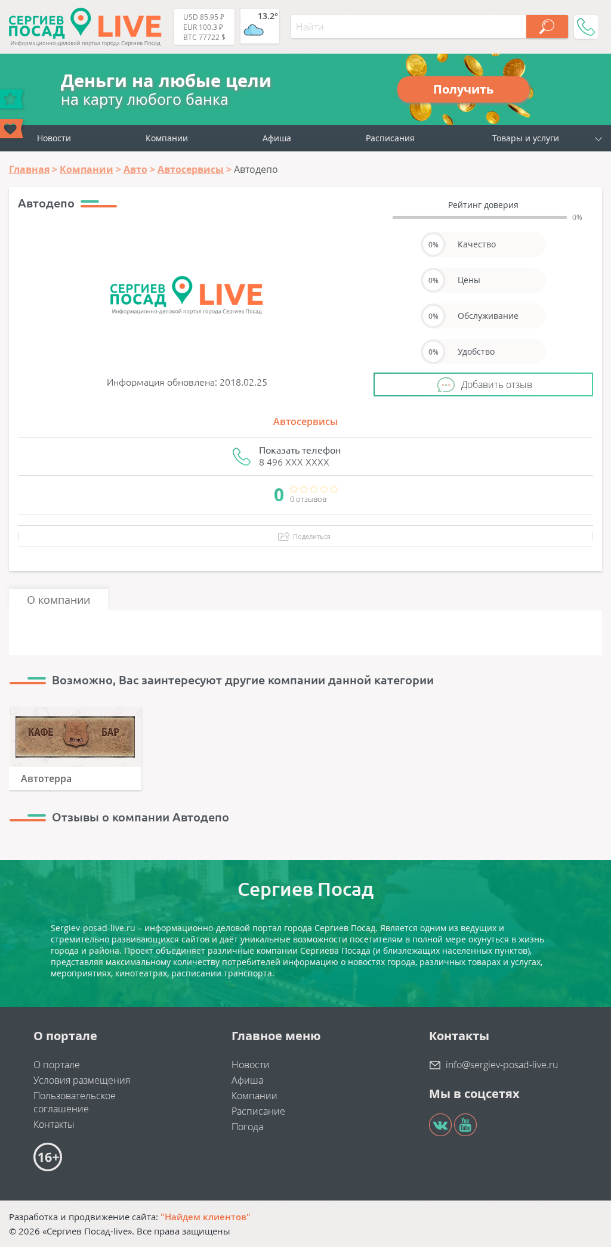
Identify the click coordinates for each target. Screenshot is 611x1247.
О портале (56, 1064)
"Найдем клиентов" (206, 1217)
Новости (54, 138)
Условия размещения (81, 1080)
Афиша (277, 138)
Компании (167, 138)
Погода (247, 1126)
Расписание (258, 1111)
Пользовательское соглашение (74, 1102)
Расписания (390, 138)
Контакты (54, 1124)
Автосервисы (305, 421)
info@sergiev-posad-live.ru (502, 1064)
